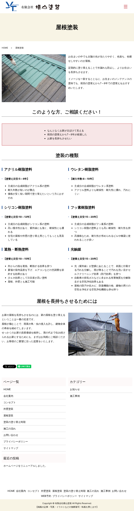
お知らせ (75, 389)
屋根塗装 (8, 415)
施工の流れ (9, 428)
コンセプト (9, 402)
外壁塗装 (8, 408)
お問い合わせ (10, 434)
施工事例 (75, 395)
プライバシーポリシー (15, 441)
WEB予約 (46, 495)
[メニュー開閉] (125, 6)
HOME (5, 47)
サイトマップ (10, 448)
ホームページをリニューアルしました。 (25, 465)
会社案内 (8, 395)
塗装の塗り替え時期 (14, 421)
